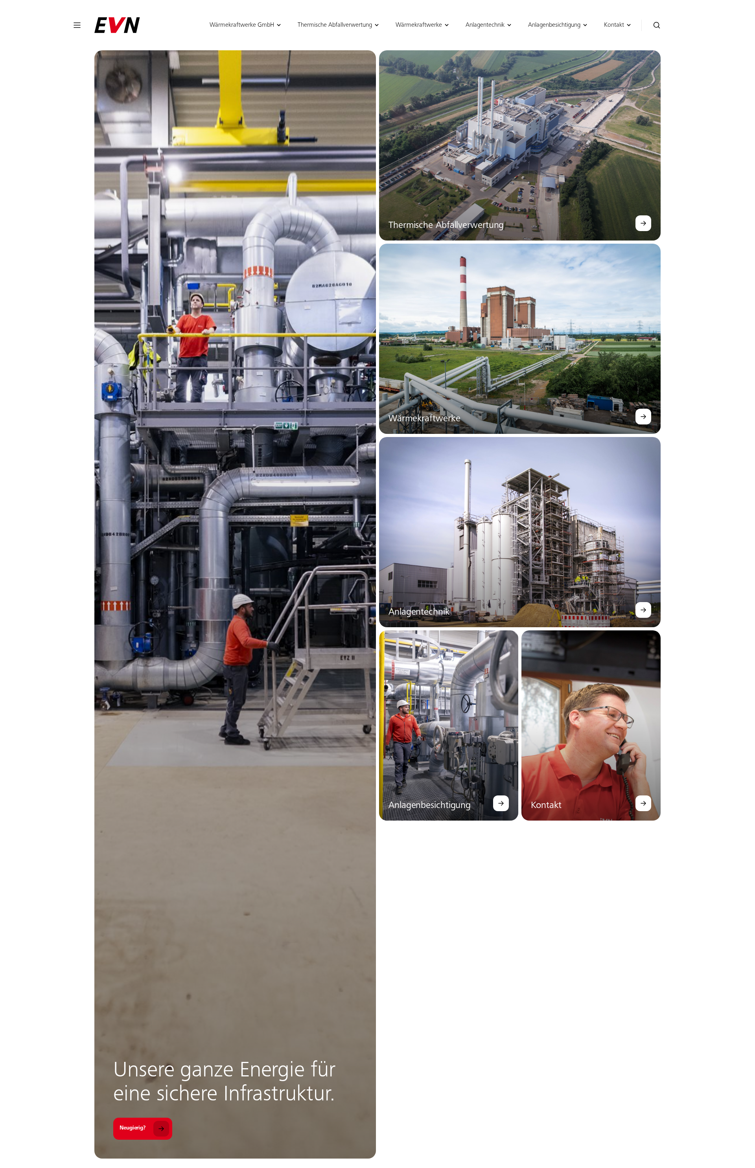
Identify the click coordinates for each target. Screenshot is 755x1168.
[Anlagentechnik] (643, 610)
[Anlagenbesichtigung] (501, 803)
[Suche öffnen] (657, 25)
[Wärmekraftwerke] (643, 416)
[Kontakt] (643, 803)
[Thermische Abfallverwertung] (643, 223)
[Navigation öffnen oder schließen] (77, 25)
